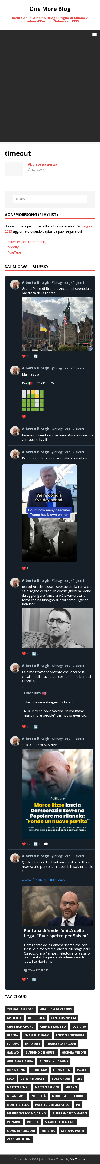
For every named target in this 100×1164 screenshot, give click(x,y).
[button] (93, 34)
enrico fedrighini (70, 1035)
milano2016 (16, 1096)
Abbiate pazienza (42, 164)
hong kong (16, 1070)
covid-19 (79, 1027)
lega (10, 1079)
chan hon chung (20, 1027)
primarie (13, 1122)
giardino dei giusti (40, 1052)
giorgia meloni (74, 1052)
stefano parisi (72, 1131)
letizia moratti (33, 1079)
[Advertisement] (50, 92)
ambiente (14, 1018)
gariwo (13, 1052)
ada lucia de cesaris (56, 1009)
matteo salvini (47, 1087)
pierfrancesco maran (70, 1113)
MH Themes (78, 1159)
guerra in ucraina (53, 1061)
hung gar (39, 1070)
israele (82, 1070)
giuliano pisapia (20, 1061)
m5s (79, 1079)
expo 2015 (32, 1044)
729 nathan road (20, 1009)
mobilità (39, 1096)
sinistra (48, 1131)
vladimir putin (18, 1139)
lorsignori (61, 1079)
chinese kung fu (53, 1027)
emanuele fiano (37, 1035)
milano (71, 1087)
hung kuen (61, 1070)
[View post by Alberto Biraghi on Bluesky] (51, 510)
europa (13, 1044)
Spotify (13, 247)
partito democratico (52, 1105)
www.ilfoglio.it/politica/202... (44, 879)
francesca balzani (61, 1044)
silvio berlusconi (21, 1131)
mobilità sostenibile (68, 1096)
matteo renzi (17, 1087)
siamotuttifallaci (59, 1122)
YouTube (15, 252)
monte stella (18, 1105)
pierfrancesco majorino (26, 1113)
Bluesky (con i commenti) (27, 242)
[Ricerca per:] (50, 199)
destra (12, 1035)
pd (78, 1105)
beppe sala (36, 1018)
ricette (33, 1122)
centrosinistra (63, 1018)
